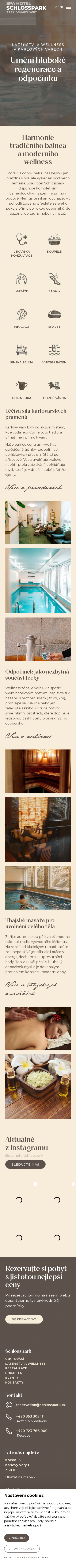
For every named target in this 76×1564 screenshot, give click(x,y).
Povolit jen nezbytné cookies (26, 1557)
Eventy (11, 1378)
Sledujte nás (25, 1164)
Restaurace (16, 1368)
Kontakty (14, 1382)
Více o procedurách (33, 488)
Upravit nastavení (22, 1548)
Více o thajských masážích (31, 990)
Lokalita (13, 1373)
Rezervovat (24, 1319)
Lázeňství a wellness (25, 1364)
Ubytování (14, 1359)
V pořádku (17, 1537)
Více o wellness (28, 736)
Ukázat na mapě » (20, 1477)
